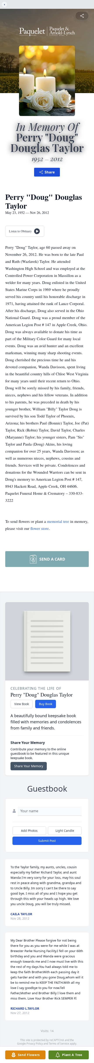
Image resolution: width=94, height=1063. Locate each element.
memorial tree (58, 521)
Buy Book (45, 704)
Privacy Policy (34, 1043)
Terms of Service (59, 1043)
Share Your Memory (28, 766)
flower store (39, 528)
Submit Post (47, 841)
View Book (21, 704)
